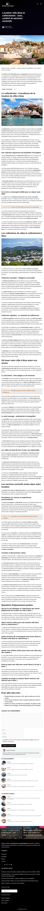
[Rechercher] (19, 891)
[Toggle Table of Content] (14, 89)
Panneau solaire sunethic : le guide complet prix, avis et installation (19, 804)
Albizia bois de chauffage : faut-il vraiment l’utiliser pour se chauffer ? (23, 705)
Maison (3, 859)
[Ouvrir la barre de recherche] (37, 4)
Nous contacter (5, 900)
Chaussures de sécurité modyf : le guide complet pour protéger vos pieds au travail (22, 780)
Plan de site (4, 903)
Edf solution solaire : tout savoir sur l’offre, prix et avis (17, 775)
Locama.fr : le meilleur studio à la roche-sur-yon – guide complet (10, 832)
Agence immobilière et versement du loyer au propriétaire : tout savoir (20, 769)
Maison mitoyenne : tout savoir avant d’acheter (12, 883)
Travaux (3, 861)
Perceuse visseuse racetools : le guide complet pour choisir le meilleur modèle (20, 871)
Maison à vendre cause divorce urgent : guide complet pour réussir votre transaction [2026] (24, 815)
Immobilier (3, 856)
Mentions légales (5, 898)
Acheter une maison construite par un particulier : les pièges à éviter (23, 703)
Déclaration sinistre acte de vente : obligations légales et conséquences (20, 763)
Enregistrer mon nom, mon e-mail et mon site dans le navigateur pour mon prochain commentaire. (21, 740)
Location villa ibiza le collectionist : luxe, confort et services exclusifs (20, 821)
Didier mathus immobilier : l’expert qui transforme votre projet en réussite (20, 786)
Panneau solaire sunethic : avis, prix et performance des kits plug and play (21, 810)
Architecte (3, 854)
